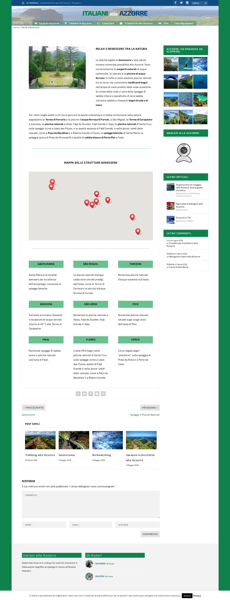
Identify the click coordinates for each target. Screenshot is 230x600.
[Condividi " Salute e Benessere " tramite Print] (103, 394)
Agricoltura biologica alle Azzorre (189, 205)
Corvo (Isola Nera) (178, 267)
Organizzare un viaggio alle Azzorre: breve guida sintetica (189, 187)
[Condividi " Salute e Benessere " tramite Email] (97, 394)
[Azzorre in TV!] (170, 220)
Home (16, 27)
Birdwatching (101, 455)
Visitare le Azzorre (184, 196)
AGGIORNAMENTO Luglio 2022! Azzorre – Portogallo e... (61, 3)
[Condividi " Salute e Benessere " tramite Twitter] (84, 394)
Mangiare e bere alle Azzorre (184, 256)
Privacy (197, 595)
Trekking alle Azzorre (40, 455)
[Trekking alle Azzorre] (40, 440)
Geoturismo (67, 455)
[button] (87, 202)
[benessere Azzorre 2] (57, 88)
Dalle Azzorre (182, 193)
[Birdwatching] (107, 440)
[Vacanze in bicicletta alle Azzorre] (141, 440)
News (191, 221)
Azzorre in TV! (183, 217)
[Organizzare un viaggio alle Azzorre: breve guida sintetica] (170, 187)
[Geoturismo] (74, 440)
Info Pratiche (194, 193)
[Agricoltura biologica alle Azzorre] (170, 206)
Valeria (170, 253)
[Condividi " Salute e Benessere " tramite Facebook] (78, 394)
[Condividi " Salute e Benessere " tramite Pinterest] (91, 394)
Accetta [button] (187, 595)
